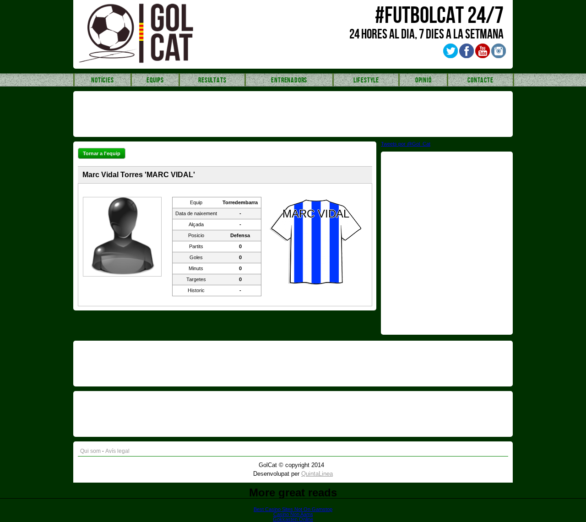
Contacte (480, 80)
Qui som (90, 451)
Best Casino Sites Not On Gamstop (293, 509)
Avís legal (117, 451)
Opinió (423, 80)
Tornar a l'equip (101, 153)
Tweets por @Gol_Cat (405, 144)
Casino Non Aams (293, 514)
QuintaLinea (317, 473)
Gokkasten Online (293, 519)
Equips (155, 80)
